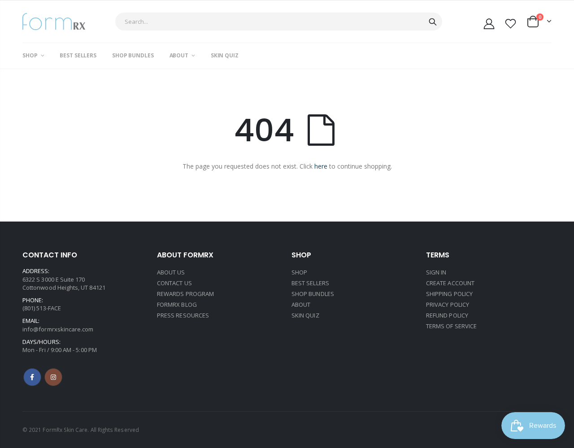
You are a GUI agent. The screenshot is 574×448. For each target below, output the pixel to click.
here (320, 166)
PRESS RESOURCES (183, 315)
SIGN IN (436, 272)
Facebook (32, 377)
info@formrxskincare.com (58, 329)
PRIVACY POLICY (447, 304)
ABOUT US (171, 272)
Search (432, 21)
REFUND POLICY (447, 315)
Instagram (53, 377)
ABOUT (300, 304)
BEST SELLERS (310, 283)
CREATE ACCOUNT (450, 283)
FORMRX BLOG (177, 304)
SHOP (299, 272)
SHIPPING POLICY (449, 294)
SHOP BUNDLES (312, 294)
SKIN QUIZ (305, 315)
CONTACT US (174, 283)
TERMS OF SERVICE (451, 326)
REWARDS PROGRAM (185, 294)
